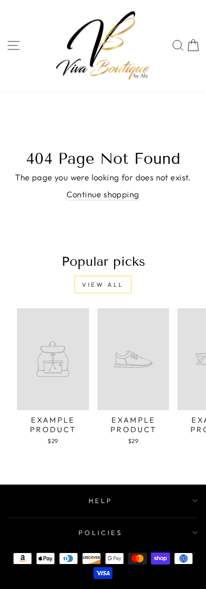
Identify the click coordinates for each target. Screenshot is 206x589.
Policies (100, 533)
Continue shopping (102, 194)
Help (100, 501)
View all (103, 284)
